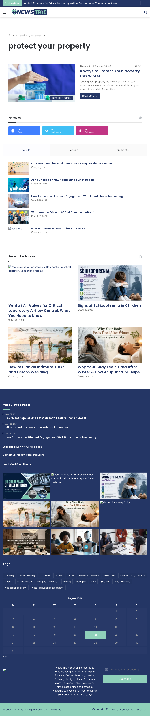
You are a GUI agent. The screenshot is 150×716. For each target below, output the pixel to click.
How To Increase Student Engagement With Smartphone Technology (77, 196)
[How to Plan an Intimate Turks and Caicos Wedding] (40, 345)
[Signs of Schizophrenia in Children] (110, 283)
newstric (86, 66)
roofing (67, 581)
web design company (16, 587)
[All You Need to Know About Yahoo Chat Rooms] (18, 185)
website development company (48, 587)
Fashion (58, 679)
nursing (8, 581)
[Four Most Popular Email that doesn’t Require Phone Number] (18, 168)
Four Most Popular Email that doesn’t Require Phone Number (71, 163)
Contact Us (126, 709)
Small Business (122, 581)
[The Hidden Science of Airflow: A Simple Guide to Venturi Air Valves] (123, 514)
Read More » (89, 96)
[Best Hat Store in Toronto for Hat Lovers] (18, 233)
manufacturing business (132, 575)
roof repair (81, 581)
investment (109, 575)
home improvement (89, 575)
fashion (59, 575)
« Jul (5, 656)
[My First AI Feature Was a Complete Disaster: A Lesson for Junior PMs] (75, 542)
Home (14, 35)
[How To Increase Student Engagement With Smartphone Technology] (18, 201)
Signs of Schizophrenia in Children (109, 305)
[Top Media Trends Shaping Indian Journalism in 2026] (123, 542)
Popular (26, 150)
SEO (93, 581)
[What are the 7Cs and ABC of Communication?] (18, 217)
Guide (71, 575)
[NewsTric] (29, 12)
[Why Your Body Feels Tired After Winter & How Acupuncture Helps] (110, 345)
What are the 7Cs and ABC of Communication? (62, 212)
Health (90, 675)
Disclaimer (140, 709)
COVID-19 (45, 575)
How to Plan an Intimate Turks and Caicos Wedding (36, 369)
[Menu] (4, 13)
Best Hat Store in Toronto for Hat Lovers (58, 228)
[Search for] (145, 13)
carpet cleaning (27, 575)
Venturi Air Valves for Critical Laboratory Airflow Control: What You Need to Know (70, 3)
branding (9, 575)
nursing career (24, 581)
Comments (122, 150)
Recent (73, 150)
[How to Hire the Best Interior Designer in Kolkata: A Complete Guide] (26, 542)
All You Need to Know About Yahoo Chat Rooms (62, 180)
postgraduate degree (47, 581)
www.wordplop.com (31, 446)
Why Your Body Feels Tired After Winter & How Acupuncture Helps (109, 369)
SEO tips (105, 581)
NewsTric (56, 709)
